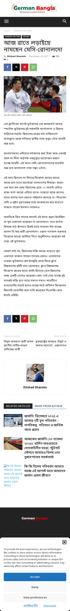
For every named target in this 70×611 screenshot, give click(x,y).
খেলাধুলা (26, 36)
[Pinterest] (24, 67)
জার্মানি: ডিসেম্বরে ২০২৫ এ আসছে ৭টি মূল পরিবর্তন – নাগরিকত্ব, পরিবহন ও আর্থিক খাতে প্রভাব (43, 423)
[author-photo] (35, 382)
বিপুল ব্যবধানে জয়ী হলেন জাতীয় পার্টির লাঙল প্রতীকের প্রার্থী (18, 345)
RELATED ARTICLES (18, 406)
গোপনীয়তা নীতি (31, 605)
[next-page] (12, 485)
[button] (64, 542)
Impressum (50, 605)
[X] (16, 67)
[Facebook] (7, 67)
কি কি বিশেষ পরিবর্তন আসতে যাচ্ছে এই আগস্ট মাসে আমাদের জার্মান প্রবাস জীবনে (44, 471)
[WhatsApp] (33, 67)
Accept (35, 577)
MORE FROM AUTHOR (48, 406)
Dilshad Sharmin (16, 56)
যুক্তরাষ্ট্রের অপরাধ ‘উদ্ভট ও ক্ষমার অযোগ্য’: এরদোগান (50, 344)
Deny (35, 587)
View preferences (35, 598)
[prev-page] (6, 485)
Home (7, 31)
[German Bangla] (35, 8)
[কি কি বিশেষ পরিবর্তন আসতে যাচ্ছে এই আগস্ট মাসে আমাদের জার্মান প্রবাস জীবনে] (13, 476)
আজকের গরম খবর (22, 31)
